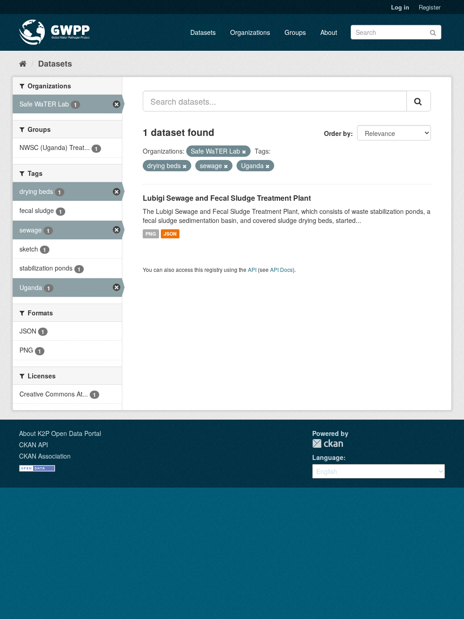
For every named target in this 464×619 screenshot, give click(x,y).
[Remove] (244, 151)
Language (327, 457)
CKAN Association (45, 455)
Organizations (250, 32)
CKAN (327, 443)
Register (429, 7)
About (328, 32)
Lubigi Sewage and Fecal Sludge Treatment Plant (227, 198)
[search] (418, 101)
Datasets (203, 32)
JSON (170, 233)
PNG (150, 233)
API (252, 269)
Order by (337, 133)
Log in (400, 7)
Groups (295, 32)
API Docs (281, 269)
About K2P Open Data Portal (60, 433)
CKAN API (33, 444)
